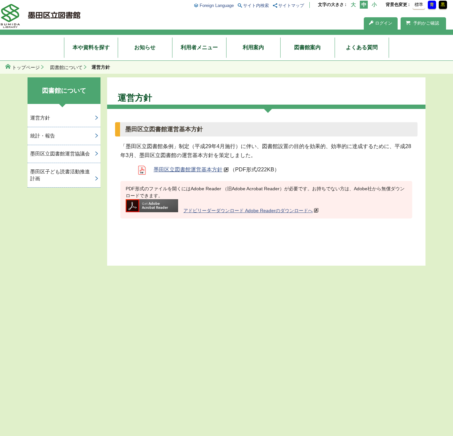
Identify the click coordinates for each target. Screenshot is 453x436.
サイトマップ (291, 5)
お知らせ (145, 47)
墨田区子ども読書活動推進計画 (60, 175)
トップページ (26, 67)
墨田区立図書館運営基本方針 (188, 169)
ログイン (383, 23)
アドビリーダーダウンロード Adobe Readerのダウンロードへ (248, 210)
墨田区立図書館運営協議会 (60, 153)
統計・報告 (42, 135)
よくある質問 (362, 47)
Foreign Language (216, 5)
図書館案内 (307, 47)
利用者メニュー (199, 47)
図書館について (66, 67)
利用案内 (253, 47)
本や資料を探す (91, 47)
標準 (419, 4)
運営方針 (40, 118)
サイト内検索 (256, 5)
